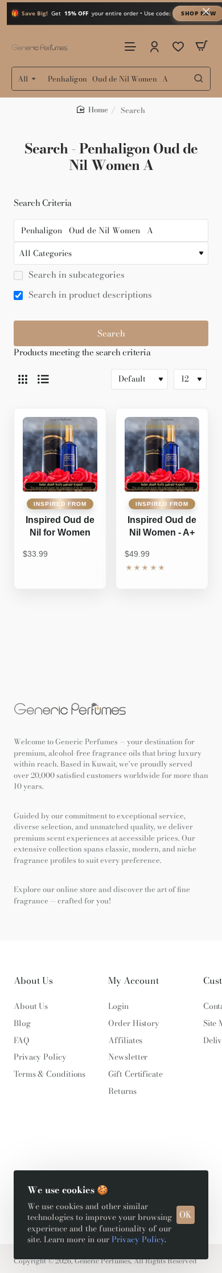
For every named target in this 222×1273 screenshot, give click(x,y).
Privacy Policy (138, 1239)
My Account (133, 981)
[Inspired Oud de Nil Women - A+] (162, 454)
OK (185, 1214)
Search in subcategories (75, 275)
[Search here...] (198, 78)
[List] (43, 379)
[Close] (206, 11)
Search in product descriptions (89, 295)
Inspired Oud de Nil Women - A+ (162, 526)
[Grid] (23, 379)
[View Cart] (201, 45)
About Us (33, 981)
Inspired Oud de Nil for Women (60, 526)
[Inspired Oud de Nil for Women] (60, 454)
